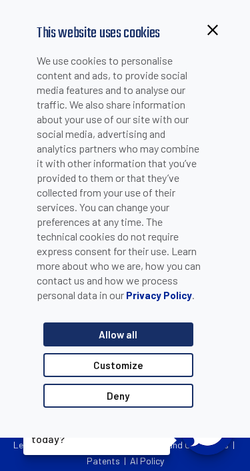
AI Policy (147, 460)
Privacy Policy (159, 295)
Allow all (118, 334)
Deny (118, 396)
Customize (118, 365)
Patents (103, 460)
